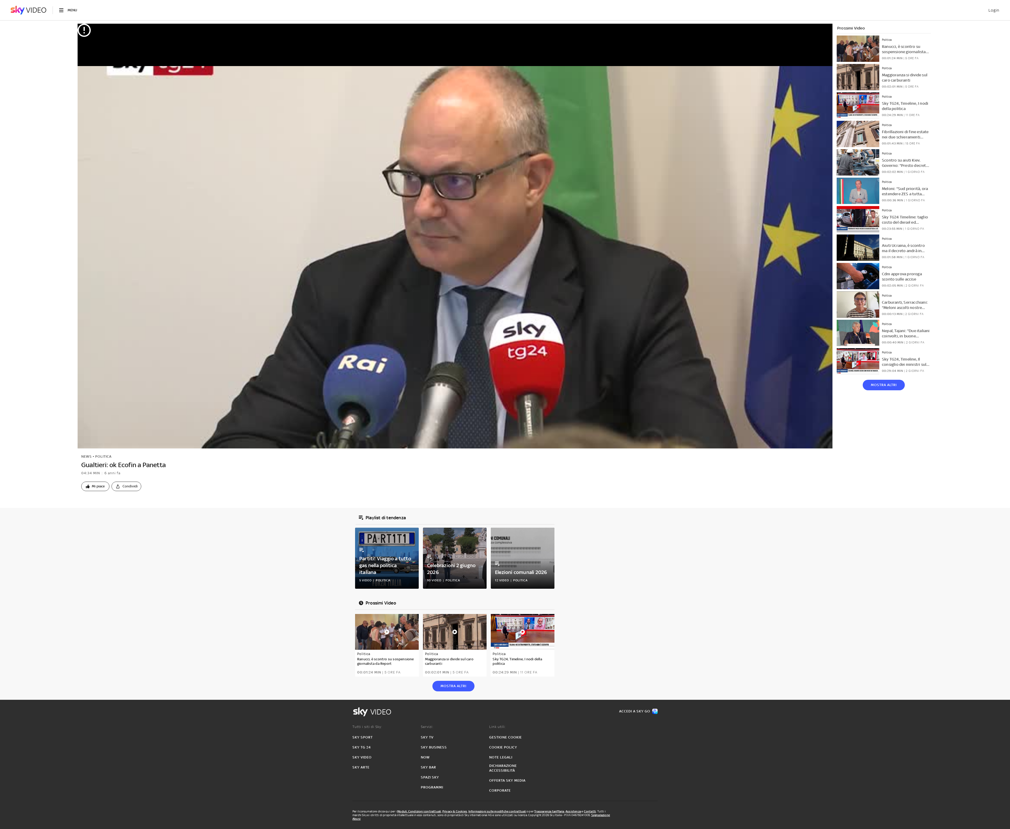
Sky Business (434, 747)
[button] (95, 486)
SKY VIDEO (362, 757)
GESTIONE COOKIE (505, 737)
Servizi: (427, 727)
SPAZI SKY (430, 777)
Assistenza (573, 811)
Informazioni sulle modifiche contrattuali (497, 811)
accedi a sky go (634, 711)
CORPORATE (500, 790)
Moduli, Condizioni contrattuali (419, 811)
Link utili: (497, 727)
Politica (103, 456)
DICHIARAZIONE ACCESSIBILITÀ (503, 768)
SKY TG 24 (361, 747)
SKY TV (427, 737)
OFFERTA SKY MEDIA (507, 780)
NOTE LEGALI (500, 757)
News (86, 456)
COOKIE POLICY (503, 747)
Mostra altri (884, 385)
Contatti (590, 811)
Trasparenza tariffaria (549, 811)
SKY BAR (428, 767)
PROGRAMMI (432, 787)
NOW (425, 757)
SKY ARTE (361, 767)
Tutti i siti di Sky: (367, 727)
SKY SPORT (362, 737)
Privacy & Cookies (454, 811)
